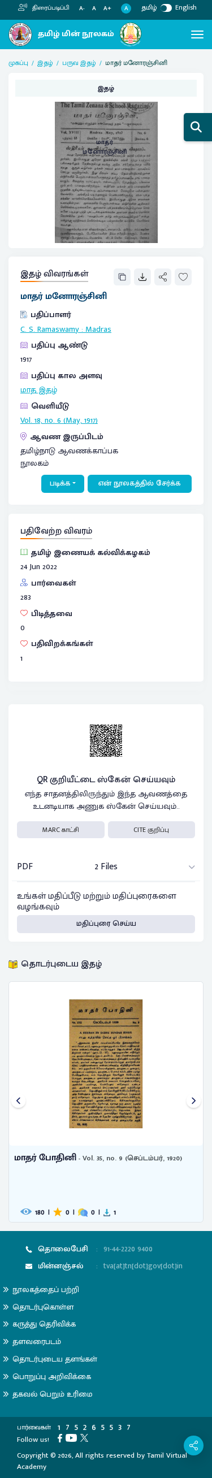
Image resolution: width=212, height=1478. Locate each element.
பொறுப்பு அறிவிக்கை (51, 1376)
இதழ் (45, 63)
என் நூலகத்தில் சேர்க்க (139, 483)
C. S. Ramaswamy (49, 329)
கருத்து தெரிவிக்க (44, 1324)
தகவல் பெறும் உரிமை (52, 1394)
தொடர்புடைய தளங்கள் (54, 1359)
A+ (107, 9)
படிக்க (60, 483)
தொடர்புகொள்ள (42, 1307)
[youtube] (73, 1437)
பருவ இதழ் (79, 63)
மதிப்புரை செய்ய (106, 923)
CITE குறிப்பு (151, 829)
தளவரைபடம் (36, 1341)
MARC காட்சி (60, 829)
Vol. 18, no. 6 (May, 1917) (59, 420)
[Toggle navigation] (197, 34)
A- (82, 9)
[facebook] (62, 1437)
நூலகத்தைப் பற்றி (45, 1289)
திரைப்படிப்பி (50, 8)
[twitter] (86, 1437)
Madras (98, 329)
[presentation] (18, 1102)
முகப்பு (18, 63)
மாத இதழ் (38, 390)
